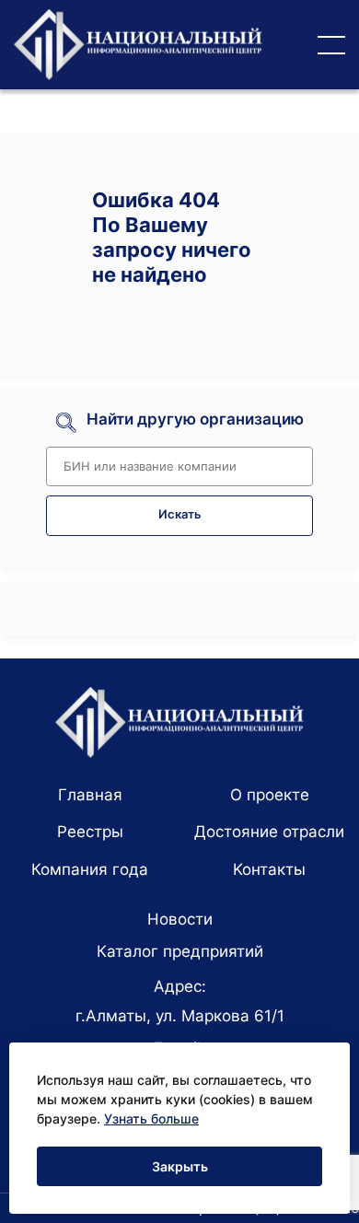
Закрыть (180, 1166)
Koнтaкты (269, 869)
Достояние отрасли (269, 831)
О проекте (269, 795)
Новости (180, 919)
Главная (90, 795)
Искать (180, 514)
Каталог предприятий (180, 951)
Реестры (90, 831)
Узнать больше (151, 1118)
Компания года (89, 869)
